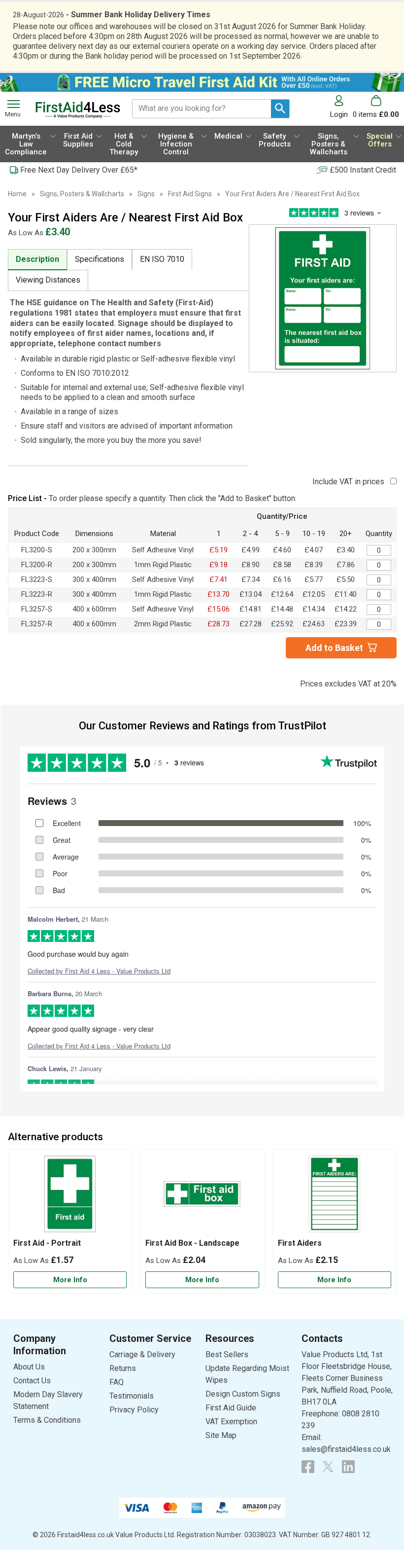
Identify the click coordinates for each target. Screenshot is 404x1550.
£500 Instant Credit (363, 170)
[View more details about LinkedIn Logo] (348, 1466)
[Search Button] (280, 109)
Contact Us (32, 1380)
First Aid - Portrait (47, 1243)
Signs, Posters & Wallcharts (82, 194)
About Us (29, 1366)
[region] (70, 1196)
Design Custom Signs (242, 1394)
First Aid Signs (190, 194)
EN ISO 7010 (162, 259)
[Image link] (328, 1466)
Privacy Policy (134, 1409)
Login (339, 114)
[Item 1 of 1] (322, 298)
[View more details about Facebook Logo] (308, 1466)
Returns (122, 1368)
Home (17, 194)
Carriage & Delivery (142, 1354)
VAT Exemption (231, 1421)
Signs (146, 194)
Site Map (220, 1435)
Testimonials (131, 1396)
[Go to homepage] (77, 110)
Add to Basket (334, 648)
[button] (341, 106)
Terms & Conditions (47, 1420)
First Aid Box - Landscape (192, 1243)
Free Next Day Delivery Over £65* (78, 170)
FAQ (116, 1382)
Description (37, 259)
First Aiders (300, 1243)
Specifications (99, 259)
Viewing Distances (48, 280)
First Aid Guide (230, 1407)
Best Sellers (226, 1354)
